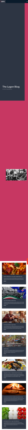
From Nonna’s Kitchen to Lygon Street (10, 324)
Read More (5, 281)
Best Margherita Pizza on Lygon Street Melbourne (11, 421)
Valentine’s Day (6, 348)
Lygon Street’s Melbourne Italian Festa (10, 300)
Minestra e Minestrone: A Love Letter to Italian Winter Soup (13, 276)
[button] (27, 1)
